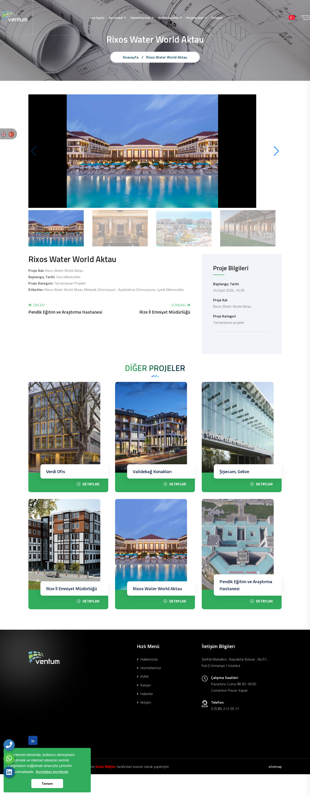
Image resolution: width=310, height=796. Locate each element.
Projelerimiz (195, 17)
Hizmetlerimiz (140, 17)
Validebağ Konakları (152, 471)
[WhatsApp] (9, 758)
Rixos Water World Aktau (157, 588)
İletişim (216, 17)
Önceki (65, 308)
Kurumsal (116, 17)
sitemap (275, 766)
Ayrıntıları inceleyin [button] (52, 772)
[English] (3, 134)
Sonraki (164, 308)
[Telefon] (9, 745)
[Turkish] (11, 134)
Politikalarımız (168, 17)
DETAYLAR (91, 484)
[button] (276, 151)
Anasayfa (130, 57)
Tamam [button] (47, 783)
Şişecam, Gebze (234, 471)
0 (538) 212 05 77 (225, 708)
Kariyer (145, 685)
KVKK (144, 676)
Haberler (146, 693)
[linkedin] (9, 772)
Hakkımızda (148, 659)
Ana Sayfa (97, 17)
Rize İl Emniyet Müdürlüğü (71, 588)
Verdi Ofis (55, 471)
